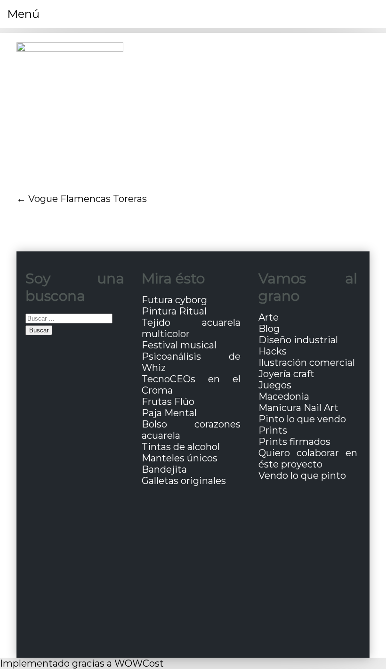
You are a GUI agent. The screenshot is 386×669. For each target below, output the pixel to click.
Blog (269, 328)
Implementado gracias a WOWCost (82, 663)
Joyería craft (286, 373)
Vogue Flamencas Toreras (87, 198)
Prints (272, 430)
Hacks (272, 351)
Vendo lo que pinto (302, 475)
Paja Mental (169, 413)
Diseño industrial (298, 340)
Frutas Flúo (168, 401)
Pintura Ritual (174, 311)
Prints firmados (294, 441)
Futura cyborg (174, 300)
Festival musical (179, 345)
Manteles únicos (179, 458)
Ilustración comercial (306, 362)
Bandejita (164, 469)
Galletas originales (184, 480)
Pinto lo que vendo (302, 419)
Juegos (274, 385)
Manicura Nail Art (298, 407)
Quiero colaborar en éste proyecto (307, 458)
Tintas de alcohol (181, 446)
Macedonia (283, 396)
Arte (268, 317)
